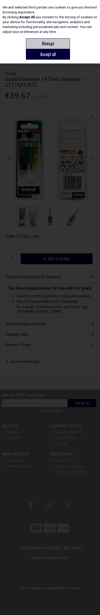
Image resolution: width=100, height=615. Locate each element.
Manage (48, 43)
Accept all (48, 54)
